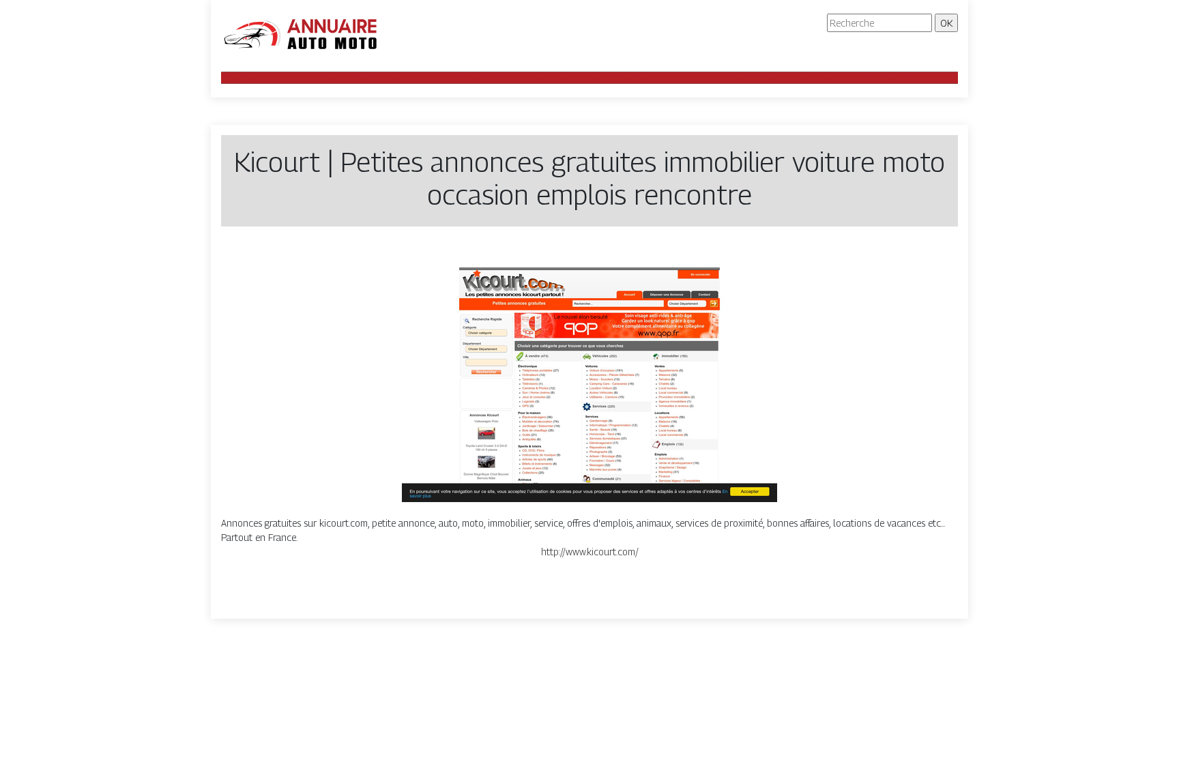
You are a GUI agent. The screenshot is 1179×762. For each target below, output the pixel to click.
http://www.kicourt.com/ (590, 551)
